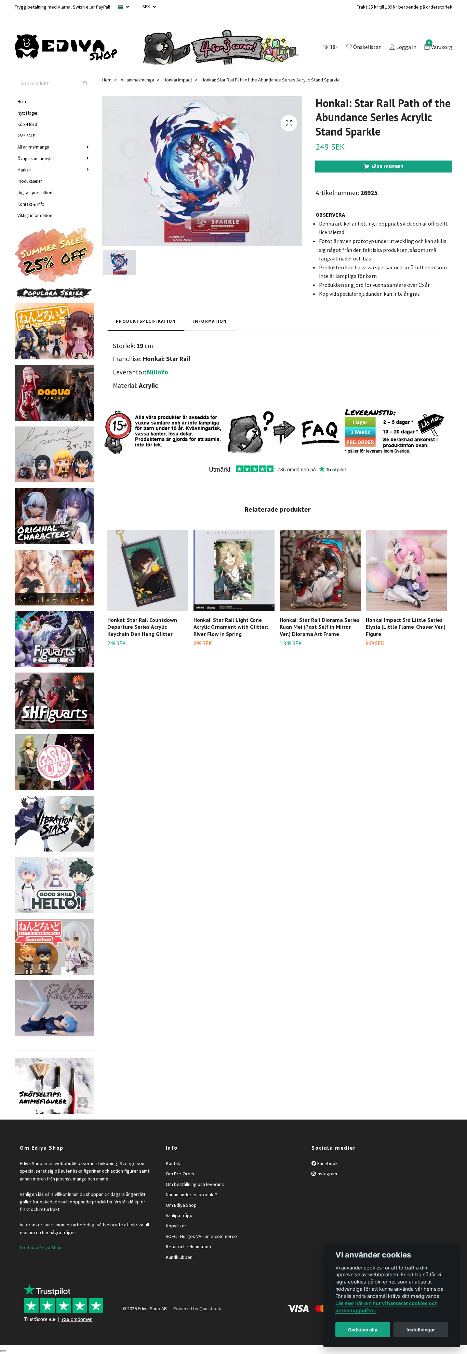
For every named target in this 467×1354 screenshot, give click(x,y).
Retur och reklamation (188, 1246)
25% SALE (26, 135)
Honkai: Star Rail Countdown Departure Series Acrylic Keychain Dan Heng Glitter (142, 627)
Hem (21, 101)
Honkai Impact (177, 80)
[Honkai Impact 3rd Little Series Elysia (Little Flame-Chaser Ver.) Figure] (406, 570)
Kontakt (174, 1163)
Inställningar (420, 1329)
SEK (146, 6)
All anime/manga (33, 147)
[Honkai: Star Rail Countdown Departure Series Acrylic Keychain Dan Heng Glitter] (147, 570)
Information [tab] (210, 321)
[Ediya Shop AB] (66, 47)
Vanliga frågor (180, 1215)
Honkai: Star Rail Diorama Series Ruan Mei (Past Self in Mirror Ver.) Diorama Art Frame (320, 627)
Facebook (327, 1163)
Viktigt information (34, 215)
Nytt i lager (27, 113)
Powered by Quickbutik (197, 1308)
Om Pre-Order (180, 1174)
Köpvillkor (176, 1226)
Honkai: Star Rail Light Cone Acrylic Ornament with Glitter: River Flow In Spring (231, 627)
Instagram (326, 1174)
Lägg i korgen (387, 166)
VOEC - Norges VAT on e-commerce (201, 1236)
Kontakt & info (30, 204)
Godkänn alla (362, 1329)
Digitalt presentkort (35, 192)
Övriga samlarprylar (35, 158)
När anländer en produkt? (191, 1194)
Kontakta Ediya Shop (41, 1247)
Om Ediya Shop (181, 1205)
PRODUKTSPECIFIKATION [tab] (146, 321)
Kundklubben (179, 1257)
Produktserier (29, 181)
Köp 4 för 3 (27, 124)
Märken (24, 170)
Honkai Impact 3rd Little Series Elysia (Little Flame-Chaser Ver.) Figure (405, 627)
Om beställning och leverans (195, 1184)
